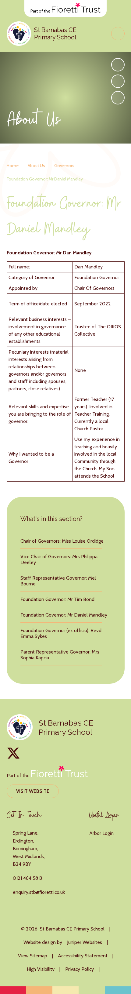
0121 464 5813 (27, 878)
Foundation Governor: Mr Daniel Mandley (45, 179)
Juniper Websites (84, 942)
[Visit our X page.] (13, 753)
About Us (36, 165)
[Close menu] (118, 33)
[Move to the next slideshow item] (118, 64)
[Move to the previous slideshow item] (118, 81)
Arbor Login (101, 833)
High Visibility (41, 969)
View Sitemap (32, 956)
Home (13, 165)
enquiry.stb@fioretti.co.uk (39, 892)
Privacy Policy (79, 969)
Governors (64, 165)
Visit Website (32, 791)
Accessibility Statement (83, 956)
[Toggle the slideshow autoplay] (118, 97)
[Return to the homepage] (19, 33)
